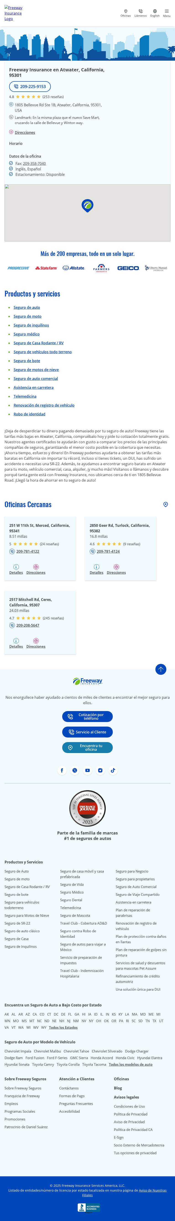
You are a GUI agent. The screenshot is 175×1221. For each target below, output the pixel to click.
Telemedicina (25, 396)
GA (77, 1014)
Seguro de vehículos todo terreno (43, 351)
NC (39, 1020)
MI (158, 1014)
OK (106, 1020)
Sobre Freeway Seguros (23, 1088)
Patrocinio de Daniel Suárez (26, 1127)
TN (147, 1020)
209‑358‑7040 (34, 163)
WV (36, 1027)
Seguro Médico (72, 892)
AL (14, 1014)
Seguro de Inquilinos (21, 946)
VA (7, 1027)
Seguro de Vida (72, 884)
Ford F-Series (57, 1057)
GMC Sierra (79, 1057)
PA (121, 1020)
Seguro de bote (27, 360)
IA (89, 1014)
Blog (118, 1088)
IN (107, 1014)
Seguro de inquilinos (31, 325)
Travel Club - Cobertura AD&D (83, 923)
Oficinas (121, 1078)
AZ (28, 1014)
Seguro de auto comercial (36, 378)
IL (101, 1014)
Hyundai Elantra (149, 1057)
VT (13, 1027)
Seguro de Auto (17, 871)
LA (127, 1014)
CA (35, 1014)
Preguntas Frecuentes (76, 1103)
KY (120, 1014)
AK (7, 1014)
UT (161, 1020)
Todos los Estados (63, 1027)
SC (134, 1020)
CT (49, 1014)
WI (28, 1027)
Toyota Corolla (68, 1064)
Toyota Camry (43, 1064)
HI (83, 1014)
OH (98, 1020)
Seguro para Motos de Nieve (27, 915)
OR (113, 1020)
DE (63, 1014)
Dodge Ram (14, 1057)
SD (140, 1020)
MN (7, 1020)
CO (42, 1014)
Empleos (11, 1103)
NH (61, 1020)
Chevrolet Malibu (47, 1051)
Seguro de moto (27, 316)
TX (154, 1020)
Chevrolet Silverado (107, 1051)
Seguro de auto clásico (22, 931)
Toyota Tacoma (94, 1064)
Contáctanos (69, 1088)
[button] (87, 206)
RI (127, 1020)
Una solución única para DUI (138, 989)
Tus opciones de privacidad (135, 1153)
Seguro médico (27, 334)
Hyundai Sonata (17, 1064)
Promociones (15, 1119)
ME (151, 1014)
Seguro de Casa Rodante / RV (39, 343)
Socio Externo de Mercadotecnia (139, 1145)
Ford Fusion (35, 1057)
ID (96, 1014)
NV (84, 1020)
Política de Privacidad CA (133, 1129)
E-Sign (119, 1137)
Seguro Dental (71, 900)
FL (70, 1014)
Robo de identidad (29, 414)
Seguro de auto (27, 307)
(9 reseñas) (131, 544)
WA (21, 1027)
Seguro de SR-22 (17, 923)
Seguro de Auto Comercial (136, 886)
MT (31, 1020)
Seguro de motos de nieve (36, 369)
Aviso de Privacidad (129, 1122)
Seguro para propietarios (135, 879)
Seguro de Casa (16, 938)
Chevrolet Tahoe (76, 1051)
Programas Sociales (20, 1111)
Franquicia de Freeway (22, 1096)
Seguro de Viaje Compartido (138, 894)
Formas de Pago (72, 1096)
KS (114, 1014)
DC (56, 1014)
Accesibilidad (69, 1111)
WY (43, 1027)
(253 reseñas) (53, 96)
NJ (68, 1020)
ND (46, 1020)
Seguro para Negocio (132, 871)
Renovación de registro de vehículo (44, 405)
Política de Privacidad (130, 1114)
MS (24, 1020)
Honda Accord (102, 1057)
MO (16, 1020)
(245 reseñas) (53, 618)
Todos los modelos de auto (130, 1064)
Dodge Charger (137, 1051)
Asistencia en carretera (34, 387)
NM (76, 1020)
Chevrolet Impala (18, 1051)
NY (91, 1020)
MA (134, 1014)
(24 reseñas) (49, 544)
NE (54, 1020)
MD (143, 1014)
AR (20, 1014)
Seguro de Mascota (75, 915)
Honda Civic (125, 1057)
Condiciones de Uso (129, 1106)
